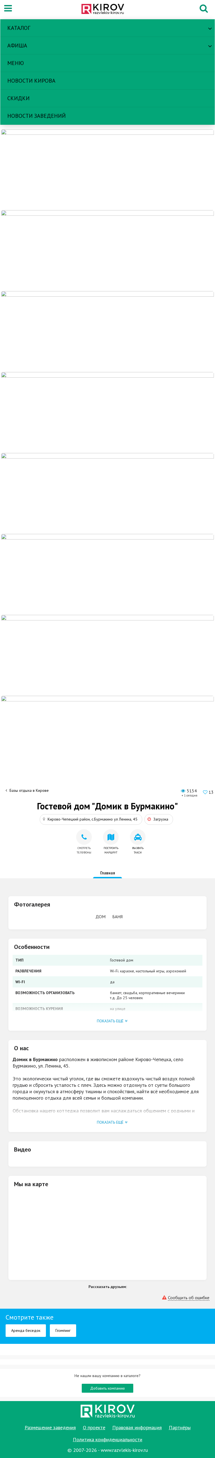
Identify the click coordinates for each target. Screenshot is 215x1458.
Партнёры (180, 1427)
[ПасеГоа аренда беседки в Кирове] (107, 655)
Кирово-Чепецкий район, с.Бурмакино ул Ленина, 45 (92, 819)
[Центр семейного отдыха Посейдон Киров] (107, 331)
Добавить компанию (107, 1388)
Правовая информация (137, 1427)
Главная (107, 873)
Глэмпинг (63, 1330)
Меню (15, 63)
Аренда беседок (25, 1330)
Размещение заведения (50, 1427)
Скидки (18, 98)
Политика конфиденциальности (107, 1439)
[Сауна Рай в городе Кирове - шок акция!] (107, 250)
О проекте (94, 1427)
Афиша (17, 45)
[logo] (106, 9)
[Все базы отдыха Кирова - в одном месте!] (107, 493)
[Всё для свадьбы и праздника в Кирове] (107, 412)
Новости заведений (36, 115)
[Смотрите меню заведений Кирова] (107, 735)
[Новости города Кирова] (107, 574)
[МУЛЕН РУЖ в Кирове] (107, 169)
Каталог (18, 28)
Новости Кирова (31, 80)
